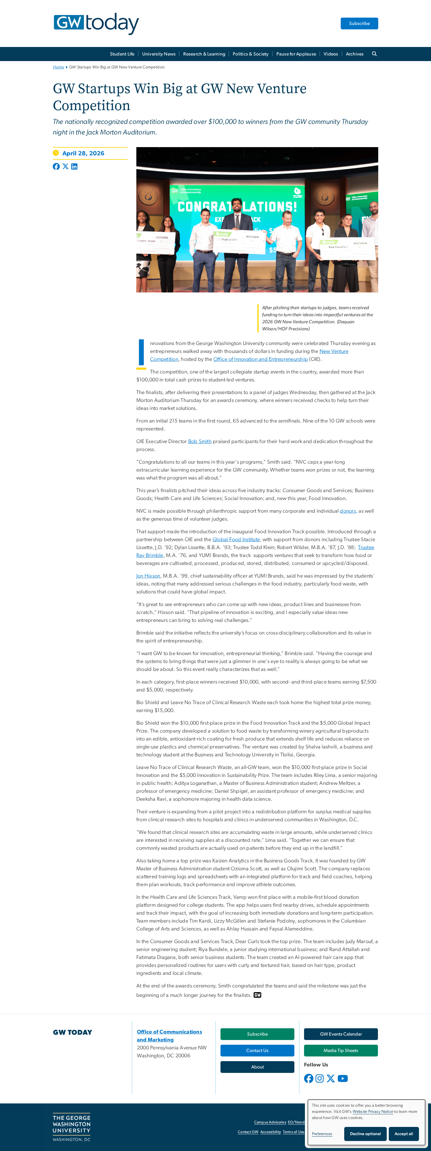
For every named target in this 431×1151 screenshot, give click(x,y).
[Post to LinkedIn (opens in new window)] (74, 167)
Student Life (122, 54)
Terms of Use (294, 1132)
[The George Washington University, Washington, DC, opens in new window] (71, 1127)
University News (159, 54)
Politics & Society (251, 54)
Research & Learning (204, 54)
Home (58, 67)
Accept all (404, 1134)
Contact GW (248, 1132)
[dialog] (366, 1122)
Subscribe (359, 23)
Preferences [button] (322, 1134)
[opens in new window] (309, 1083)
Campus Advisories (270, 1122)
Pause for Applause (296, 54)
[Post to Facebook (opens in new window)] (57, 167)
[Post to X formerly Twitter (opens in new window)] (65, 167)
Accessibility (270, 1132)
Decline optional (365, 1134)
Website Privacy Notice (373, 1112)
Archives (355, 54)
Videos (331, 54)
